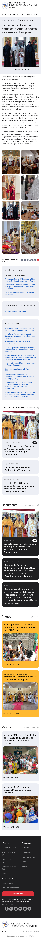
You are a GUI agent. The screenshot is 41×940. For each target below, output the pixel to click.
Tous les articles (30, 407)
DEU (23, 14)
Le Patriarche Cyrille (9, 848)
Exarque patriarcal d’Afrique (8, 853)
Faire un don (18, 894)
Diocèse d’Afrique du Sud (9, 868)
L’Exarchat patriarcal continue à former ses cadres (19, 293)
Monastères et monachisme (15, 311)
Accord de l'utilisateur (31, 931)
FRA (13, 14)
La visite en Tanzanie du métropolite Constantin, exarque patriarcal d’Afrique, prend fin (20, 336)
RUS (3, 14)
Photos (24, 862)
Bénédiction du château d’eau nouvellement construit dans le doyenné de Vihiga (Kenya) (20, 377)
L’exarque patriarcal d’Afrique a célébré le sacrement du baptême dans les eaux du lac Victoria (20, 350)
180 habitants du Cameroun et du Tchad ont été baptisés (20, 343)
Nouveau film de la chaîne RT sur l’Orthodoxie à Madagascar (17, 370)
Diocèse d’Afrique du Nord (9, 860)
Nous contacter (7, 883)
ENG (8, 14)
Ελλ (34, 14)
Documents (26, 852)
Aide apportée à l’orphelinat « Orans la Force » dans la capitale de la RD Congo (20, 329)
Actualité (13, 20)
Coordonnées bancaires (11, 888)
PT (38, 14)
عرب (28, 14)
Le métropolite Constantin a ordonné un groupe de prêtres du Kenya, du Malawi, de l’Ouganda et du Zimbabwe (20, 394)
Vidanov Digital (28, 936)
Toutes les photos (30, 617)
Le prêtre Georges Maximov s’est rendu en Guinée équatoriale (20, 364)
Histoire (4, 874)
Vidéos (24, 866)
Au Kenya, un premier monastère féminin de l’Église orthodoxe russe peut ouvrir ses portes (20, 287)
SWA (18, 14)
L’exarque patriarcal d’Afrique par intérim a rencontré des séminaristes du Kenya (20, 280)
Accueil (4, 20)
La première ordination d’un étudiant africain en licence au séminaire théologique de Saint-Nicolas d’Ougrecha (18, 385)
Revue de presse (28, 857)
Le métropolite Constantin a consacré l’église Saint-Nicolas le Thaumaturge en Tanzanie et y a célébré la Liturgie (20, 357)
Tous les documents (29, 505)
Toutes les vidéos (30, 727)
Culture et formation (26, 20)
